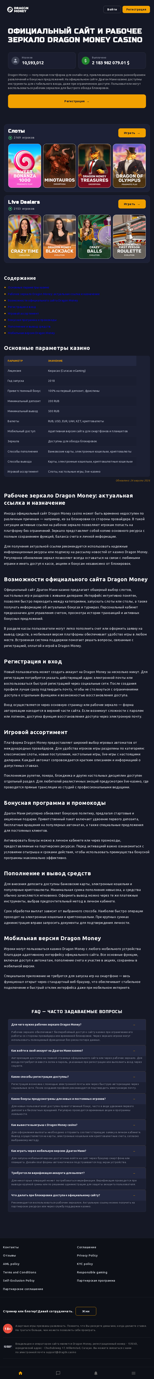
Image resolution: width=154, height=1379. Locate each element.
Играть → (132, 133)
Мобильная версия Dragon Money (31, 333)
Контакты (11, 1247)
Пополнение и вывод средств (29, 326)
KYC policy (85, 1264)
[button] (77, 1024)
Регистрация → (76, 101)
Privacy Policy (87, 1255)
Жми (86, 1311)
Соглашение (86, 1247)
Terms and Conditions (19, 1272)
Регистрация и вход (22, 306)
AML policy (11, 1264)
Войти (112, 9)
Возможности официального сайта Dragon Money (43, 300)
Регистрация (136, 9)
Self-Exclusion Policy (19, 1280)
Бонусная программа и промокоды (32, 320)
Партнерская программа (96, 1280)
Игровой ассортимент (23, 313)
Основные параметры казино (28, 287)
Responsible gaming (92, 1272)
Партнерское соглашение (23, 1289)
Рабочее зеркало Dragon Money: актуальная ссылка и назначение (54, 294)
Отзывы (9, 1255)
